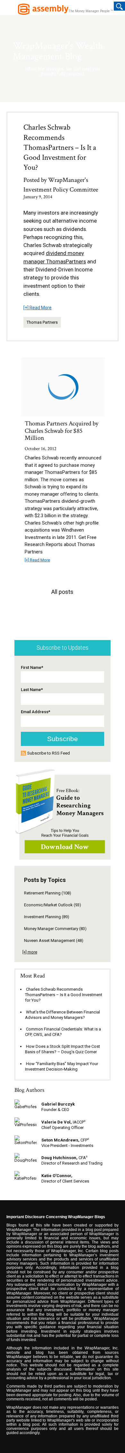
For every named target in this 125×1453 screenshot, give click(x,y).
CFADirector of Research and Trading (72, 1160)
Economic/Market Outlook (52, 904)
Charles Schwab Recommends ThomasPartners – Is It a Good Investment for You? (59, 147)
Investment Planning (46, 916)
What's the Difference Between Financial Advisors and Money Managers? (62, 1015)
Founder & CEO (55, 1109)
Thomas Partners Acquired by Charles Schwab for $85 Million (61, 430)
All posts (62, 591)
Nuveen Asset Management (53, 940)
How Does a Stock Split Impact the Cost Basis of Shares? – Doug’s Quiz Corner (62, 1049)
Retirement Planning (47, 893)
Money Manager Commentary (55, 928)
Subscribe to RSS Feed (48, 753)
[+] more (29, 952)
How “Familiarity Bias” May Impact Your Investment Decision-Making (61, 1066)
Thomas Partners (42, 322)
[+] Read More (37, 307)
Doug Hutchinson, (59, 1157)
